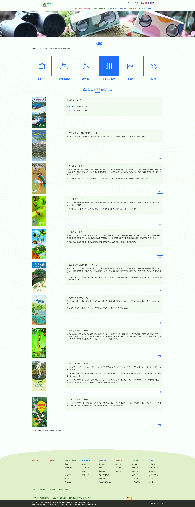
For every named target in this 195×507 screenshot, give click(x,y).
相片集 (151, 478)
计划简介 (135, 464)
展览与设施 (112, 8)
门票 (66, 464)
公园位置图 (69, 468)
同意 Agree (154, 503)
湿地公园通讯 (153, 468)
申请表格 (152, 464)
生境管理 (102, 471)
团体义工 (135, 471)
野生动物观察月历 (105, 482)
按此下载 (70, 106)
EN (133, 3)
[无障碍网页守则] (127, 499)
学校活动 (118, 464)
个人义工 (135, 468)
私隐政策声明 (44, 498)
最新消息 (78, 8)
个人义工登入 (136, 482)
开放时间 (68, 475)
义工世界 (141, 8)
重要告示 (35, 498)
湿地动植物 (102, 478)
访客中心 (85, 471)
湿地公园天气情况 (63, 489)
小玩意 (151, 482)
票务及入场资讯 (99, 8)
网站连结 (43, 489)
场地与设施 (86, 468)
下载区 (150, 8)
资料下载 (135, 478)
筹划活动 (68, 482)
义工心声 (135, 475)
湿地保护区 (86, 475)
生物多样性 (123, 8)
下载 (160, 126)
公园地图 (85, 464)
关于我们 (87, 8)
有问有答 (35, 489)
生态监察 (102, 464)
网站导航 (52, 489)
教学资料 (118, 471)
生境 (100, 468)
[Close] (162, 503)
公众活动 (118, 468)
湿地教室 (132, 8)
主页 (35, 49)
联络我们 (55, 498)
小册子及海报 (49, 49)
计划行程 (68, 478)
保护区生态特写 (104, 475)
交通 (66, 471)
